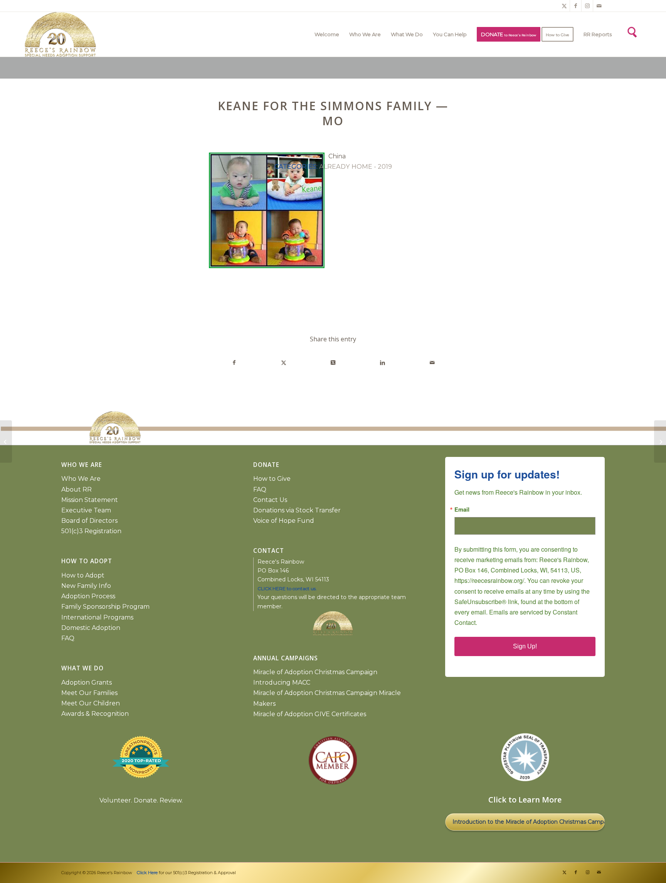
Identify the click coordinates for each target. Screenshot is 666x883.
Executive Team (86, 510)
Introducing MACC (281, 682)
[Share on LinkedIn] (382, 363)
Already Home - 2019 (355, 166)
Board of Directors (89, 520)
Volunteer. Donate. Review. (141, 800)
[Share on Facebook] (234, 363)
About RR (76, 489)
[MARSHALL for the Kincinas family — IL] (6, 441)
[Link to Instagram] (587, 6)
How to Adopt (82, 575)
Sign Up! (525, 646)
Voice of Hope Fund (283, 520)
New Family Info (86, 585)
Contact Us (270, 500)
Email (461, 509)
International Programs (97, 617)
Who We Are (81, 478)
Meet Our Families (89, 693)
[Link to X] (564, 6)
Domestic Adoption (90, 627)
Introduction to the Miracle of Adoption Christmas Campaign (528, 821)
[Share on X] (283, 363)
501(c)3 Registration (91, 531)
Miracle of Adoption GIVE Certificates (309, 714)
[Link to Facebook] (575, 6)
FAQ (67, 638)
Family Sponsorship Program (105, 606)
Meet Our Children (90, 703)
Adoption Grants (86, 682)
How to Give (272, 478)
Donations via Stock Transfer (297, 510)
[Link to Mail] (599, 6)
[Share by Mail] (432, 363)
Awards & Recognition (95, 713)
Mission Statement (89, 500)
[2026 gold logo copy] (179, 34)
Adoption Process (88, 596)
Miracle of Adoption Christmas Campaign (315, 672)
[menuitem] (326, 34)
